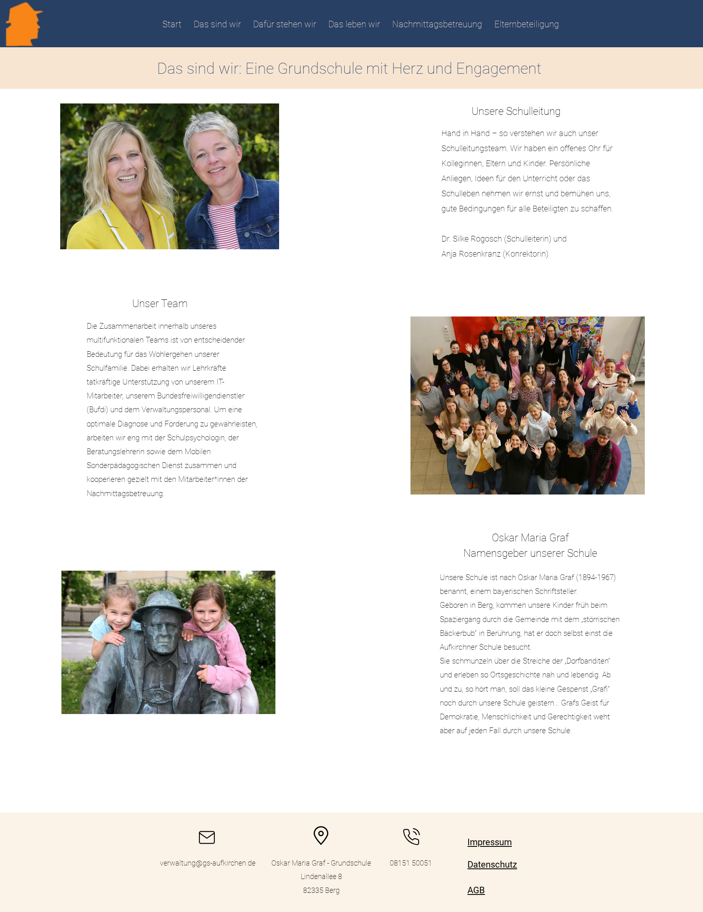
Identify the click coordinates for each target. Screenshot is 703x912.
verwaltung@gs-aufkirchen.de (207, 863)
